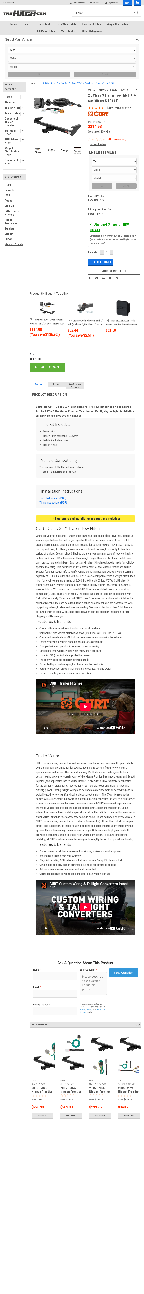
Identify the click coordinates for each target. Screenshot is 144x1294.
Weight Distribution (118, 24)
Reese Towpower (11, 221)
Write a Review (123, 107)
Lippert (9, 234)
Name (37, 969)
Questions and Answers (75, 385)
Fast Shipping (8, 2)
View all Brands (14, 244)
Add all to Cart (47, 367)
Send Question (123, 972)
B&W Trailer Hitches (12, 212)
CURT (8, 185)
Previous (33, 115)
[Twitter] (110, 278)
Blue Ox (9, 206)
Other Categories (92, 31)
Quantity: (92, 252)
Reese (8, 200)
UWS (7, 195)
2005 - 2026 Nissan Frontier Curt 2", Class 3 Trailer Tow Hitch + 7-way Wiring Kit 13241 (77, 83)
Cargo (8, 97)
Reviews (56, 384)
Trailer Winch (13, 107)
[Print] (103, 278)
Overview (38, 384)
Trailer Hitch (43, 24)
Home (27, 24)
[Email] (96, 278)
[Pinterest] (116, 278)
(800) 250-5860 (79, 3)
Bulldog (9, 228)
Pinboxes (10, 102)
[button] (127, 3)
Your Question (88, 969)
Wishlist (96, 3)
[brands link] (98, 113)
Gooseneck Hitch (91, 24)
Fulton (8, 239)
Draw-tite (10, 190)
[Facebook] (90, 278)
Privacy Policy (86, 1009)
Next (81, 115)
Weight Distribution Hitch (12, 151)
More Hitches (68, 31)
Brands (13, 24)
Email (37, 987)
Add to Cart (42, 1116)
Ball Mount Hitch (45, 31)
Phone (42, 1004)
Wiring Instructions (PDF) (53, 502)
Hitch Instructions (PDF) (52, 498)
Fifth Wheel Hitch (66, 24)
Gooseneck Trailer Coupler (11, 122)
